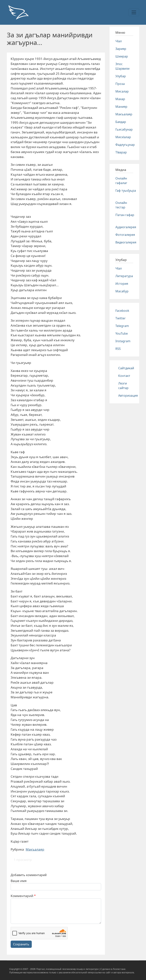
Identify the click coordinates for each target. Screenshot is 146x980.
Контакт (124, 376)
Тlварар (121, 152)
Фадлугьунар (125, 145)
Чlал (118, 41)
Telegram (122, 326)
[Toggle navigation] (134, 12)
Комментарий (22, 896)
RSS (118, 349)
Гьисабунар (124, 129)
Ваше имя (19, 881)
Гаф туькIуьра (125, 190)
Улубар (120, 76)
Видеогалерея (125, 242)
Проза (120, 84)
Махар (120, 99)
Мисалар (122, 91)
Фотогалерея (125, 235)
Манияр (121, 106)
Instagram (122, 341)
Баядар (120, 122)
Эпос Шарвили (122, 66)
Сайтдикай (126, 368)
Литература (124, 276)
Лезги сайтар (123, 385)
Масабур (122, 291)
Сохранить (21, 944)
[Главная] (18, 12)
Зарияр (120, 49)
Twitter (120, 318)
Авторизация (128, 395)
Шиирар (121, 56)
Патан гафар (124, 215)
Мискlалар (123, 137)
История (121, 283)
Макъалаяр (35, 849)
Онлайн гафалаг (121, 180)
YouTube (121, 333)
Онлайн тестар (121, 205)
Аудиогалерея (125, 227)
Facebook (122, 311)
